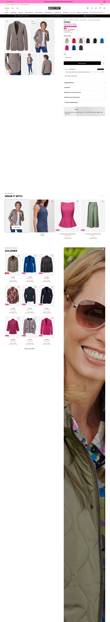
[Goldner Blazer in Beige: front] (17, 36)
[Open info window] (104, 2)
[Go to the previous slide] (95, 196)
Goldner (11, 250)
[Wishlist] (100, 8)
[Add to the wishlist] (103, 63)
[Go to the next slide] (103, 196)
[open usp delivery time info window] (102, 71)
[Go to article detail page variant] (67, 40)
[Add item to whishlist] (52, 201)
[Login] (92, 8)
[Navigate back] (7, 21)
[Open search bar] (90, 12)
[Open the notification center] (96, 8)
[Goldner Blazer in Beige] (13, 64)
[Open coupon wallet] (87, 8)
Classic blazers (83, 19)
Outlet (8, 4)
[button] (84, 57)
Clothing (71, 19)
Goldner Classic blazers (94, 19)
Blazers (76, 19)
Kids (17, 8)
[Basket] (104, 8)
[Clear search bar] (104, 12)
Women (7, 8)
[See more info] (42, 237)
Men (13, 8)
